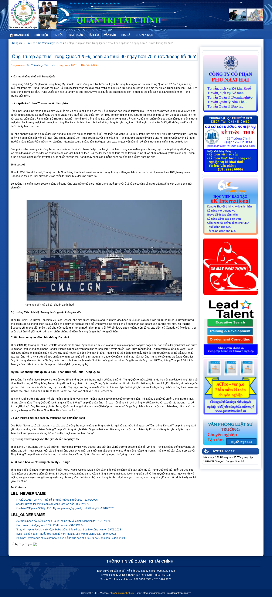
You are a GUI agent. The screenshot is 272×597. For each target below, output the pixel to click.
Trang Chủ (21, 35)
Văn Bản (110, 35)
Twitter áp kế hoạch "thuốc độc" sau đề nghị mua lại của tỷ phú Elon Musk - (66, 533)
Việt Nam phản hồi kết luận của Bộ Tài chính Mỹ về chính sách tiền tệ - (63, 521)
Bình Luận (76, 35)
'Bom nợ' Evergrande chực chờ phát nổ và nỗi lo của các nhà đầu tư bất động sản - (70, 538)
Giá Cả (125, 35)
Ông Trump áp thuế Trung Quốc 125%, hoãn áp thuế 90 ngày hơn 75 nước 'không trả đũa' (104, 56)
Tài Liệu (93, 35)
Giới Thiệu (41, 35)
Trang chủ (17, 43)
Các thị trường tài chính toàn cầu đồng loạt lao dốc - (52, 504)
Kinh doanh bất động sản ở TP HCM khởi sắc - (50, 525)
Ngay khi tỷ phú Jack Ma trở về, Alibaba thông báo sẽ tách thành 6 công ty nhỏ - (68, 529)
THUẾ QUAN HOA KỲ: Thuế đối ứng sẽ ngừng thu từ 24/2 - (57, 499)
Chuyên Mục (144, 35)
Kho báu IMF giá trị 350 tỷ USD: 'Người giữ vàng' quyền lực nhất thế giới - (65, 508)
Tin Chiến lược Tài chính (52, 43)
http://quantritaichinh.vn (122, 593)
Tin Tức (58, 35)
